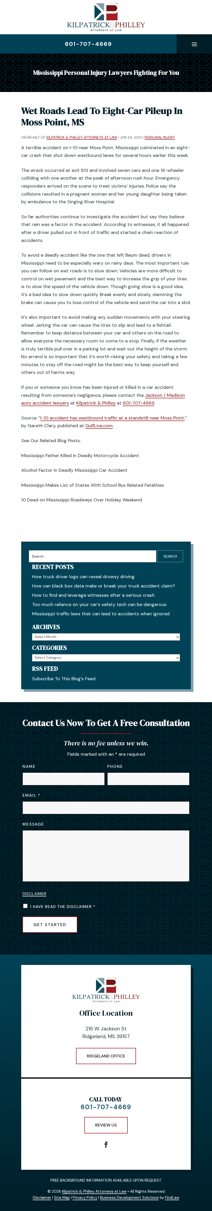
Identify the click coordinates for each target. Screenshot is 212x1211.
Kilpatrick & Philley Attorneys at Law (82, 137)
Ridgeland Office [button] (106, 1056)
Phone (115, 766)
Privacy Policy (85, 1197)
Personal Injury (160, 137)
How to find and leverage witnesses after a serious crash (93, 595)
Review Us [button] (106, 1125)
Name (29, 766)
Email (31, 795)
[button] (194, 44)
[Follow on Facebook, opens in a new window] (106, 1145)
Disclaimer (34, 893)
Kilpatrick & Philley (96, 403)
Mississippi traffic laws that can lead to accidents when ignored (101, 614)
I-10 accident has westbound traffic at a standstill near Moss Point (112, 418)
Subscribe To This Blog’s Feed (63, 679)
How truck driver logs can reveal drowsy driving (83, 577)
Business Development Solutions (129, 1197)
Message (33, 824)
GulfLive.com (99, 426)
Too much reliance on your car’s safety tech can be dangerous (99, 604)
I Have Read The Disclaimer (62, 906)
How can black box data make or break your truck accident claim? (103, 586)
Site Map (62, 1197)
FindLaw (172, 1197)
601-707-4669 (88, 44)
